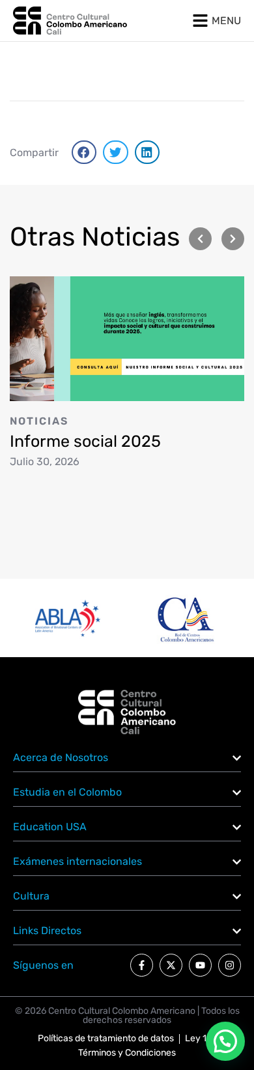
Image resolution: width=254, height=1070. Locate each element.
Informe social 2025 (85, 441)
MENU (226, 20)
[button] (84, 152)
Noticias (39, 421)
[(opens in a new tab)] (127, 338)
